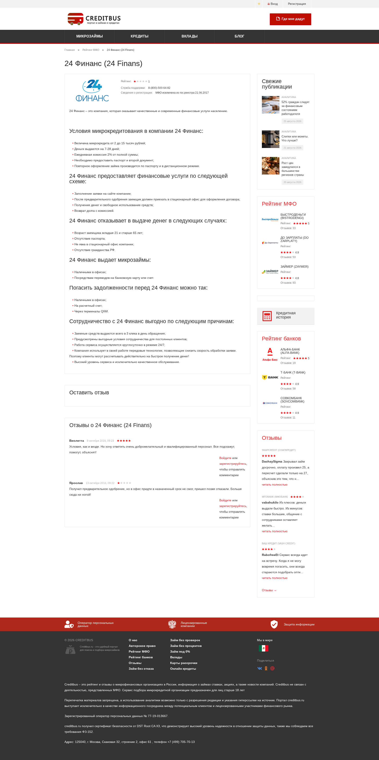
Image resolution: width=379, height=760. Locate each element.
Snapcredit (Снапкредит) (279, 450)
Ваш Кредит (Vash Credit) (278, 543)
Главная (69, 50)
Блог (239, 36)
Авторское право (142, 646)
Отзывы (272, 438)
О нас (133, 640)
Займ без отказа (141, 668)
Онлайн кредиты (183, 668)
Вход (274, 3)
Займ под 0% (180, 651)
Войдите (225, 458)
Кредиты (139, 36)
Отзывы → (269, 590)
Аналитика (289, 97)
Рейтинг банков (281, 338)
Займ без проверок (185, 640)
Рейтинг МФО (90, 50)
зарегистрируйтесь (232, 463)
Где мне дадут (293, 19)
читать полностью (275, 484)
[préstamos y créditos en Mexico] (263, 648)
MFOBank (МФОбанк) (275, 496)
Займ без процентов (186, 646)
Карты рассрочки (183, 663)
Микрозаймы (89, 36)
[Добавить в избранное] (259, 4)
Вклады (190, 36)
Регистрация (297, 3)
